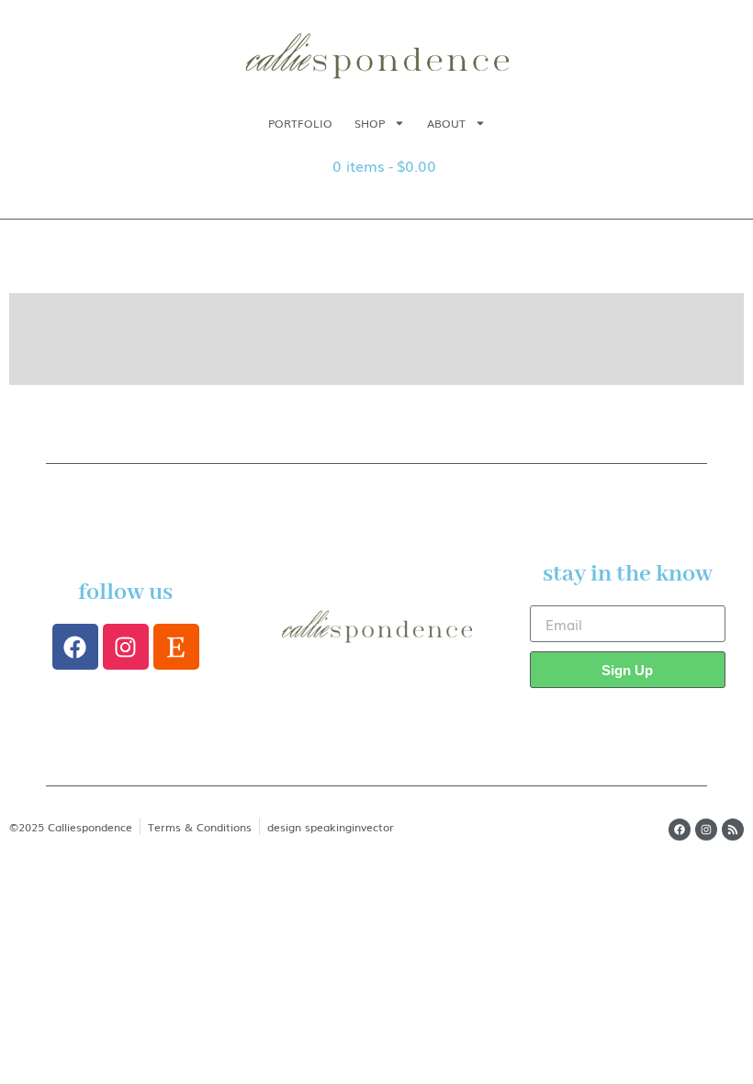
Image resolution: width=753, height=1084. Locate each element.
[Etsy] (176, 647)
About (446, 123)
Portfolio (300, 123)
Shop (369, 123)
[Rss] (733, 830)
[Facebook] (75, 647)
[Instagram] (126, 647)
